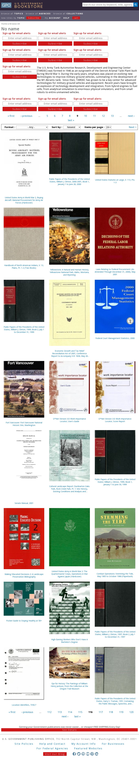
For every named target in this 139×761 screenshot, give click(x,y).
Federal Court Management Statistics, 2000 (115, 338)
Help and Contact (52, 743)
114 (70, 712)
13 (112, 115)
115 (80, 712)
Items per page (94, 127)
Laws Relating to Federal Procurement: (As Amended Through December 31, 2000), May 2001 (115, 272)
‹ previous (26, 115)
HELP (66, 18)
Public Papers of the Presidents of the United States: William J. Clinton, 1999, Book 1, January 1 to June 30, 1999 (115, 482)
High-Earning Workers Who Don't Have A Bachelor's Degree (69, 640)
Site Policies (24, 743)
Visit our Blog (55, 754)
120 (131, 712)
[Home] (23, 7)
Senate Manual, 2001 (24, 503)
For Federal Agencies (52, 748)
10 (85, 115)
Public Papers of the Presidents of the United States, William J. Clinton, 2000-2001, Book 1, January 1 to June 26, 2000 (69, 181)
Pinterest (92, 754)
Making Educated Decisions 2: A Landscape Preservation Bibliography (24, 575)
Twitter (78, 754)
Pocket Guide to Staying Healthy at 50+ (24, 620)
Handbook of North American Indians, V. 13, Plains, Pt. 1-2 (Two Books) (24, 266)
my (53, 18)
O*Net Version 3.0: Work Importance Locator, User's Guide (69, 420)
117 (101, 712)
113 (60, 712)
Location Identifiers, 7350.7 (24, 705)
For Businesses (113, 743)
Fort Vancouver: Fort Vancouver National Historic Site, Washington (24, 423)
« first (11, 115)
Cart (76, 18)
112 (49, 712)
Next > (132, 127)
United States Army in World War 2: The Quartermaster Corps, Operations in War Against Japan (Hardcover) (69, 574)
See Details (69, 729)
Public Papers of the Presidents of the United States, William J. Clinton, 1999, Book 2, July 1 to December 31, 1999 (24, 329)
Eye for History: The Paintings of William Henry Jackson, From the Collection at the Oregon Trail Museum (69, 686)
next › (131, 115)
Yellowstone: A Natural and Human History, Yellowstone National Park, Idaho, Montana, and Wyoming (69, 272)
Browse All (12, 13)
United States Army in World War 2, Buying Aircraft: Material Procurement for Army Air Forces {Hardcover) (24, 200)
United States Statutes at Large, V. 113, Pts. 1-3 (115, 181)
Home (4, 23)
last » (71, 120)
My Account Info (83, 743)
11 (94, 115)
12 (103, 115)
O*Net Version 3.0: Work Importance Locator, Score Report (115, 420)
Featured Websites (88, 748)
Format (9, 127)
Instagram (83, 754)
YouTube (87, 754)
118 (111, 712)
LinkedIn (96, 754)
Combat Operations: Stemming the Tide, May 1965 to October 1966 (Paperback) (115, 575)
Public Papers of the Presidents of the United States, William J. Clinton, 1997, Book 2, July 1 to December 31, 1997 (115, 634)
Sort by (56, 127)
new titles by (20, 18)
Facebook (74, 754)
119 (121, 712)
